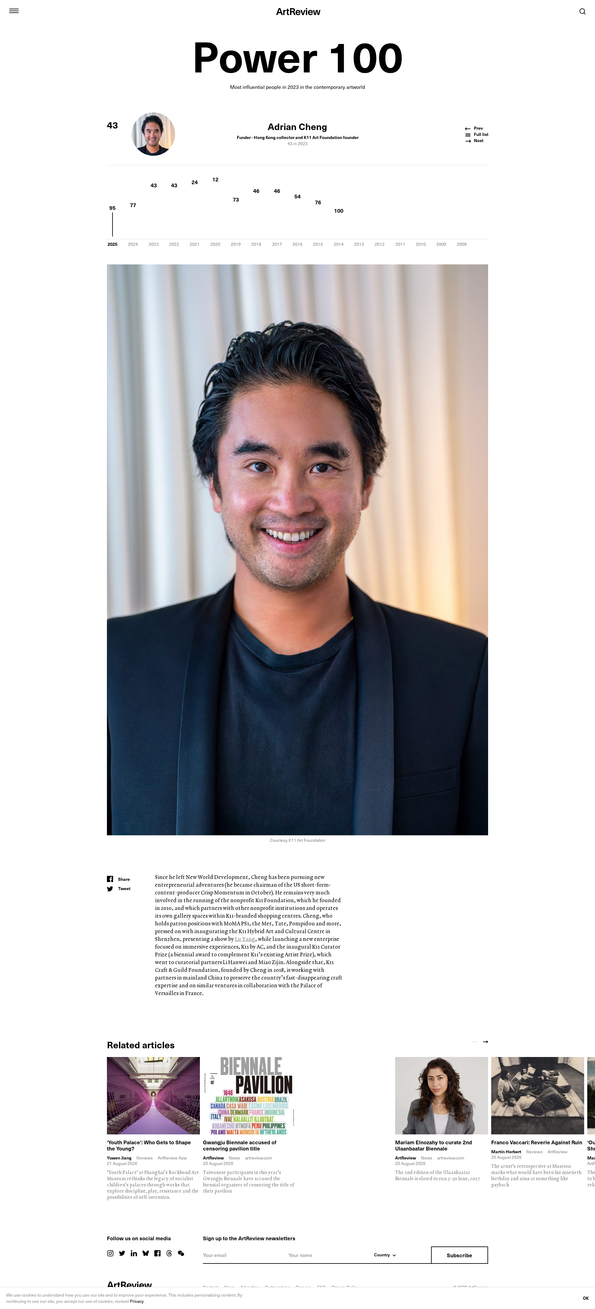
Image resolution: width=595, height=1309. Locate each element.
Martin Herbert (506, 1152)
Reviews (144, 1158)
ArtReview (213, 1158)
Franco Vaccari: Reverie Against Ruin (536, 1142)
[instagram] (110, 1253)
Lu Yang (245, 939)
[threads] (169, 1253)
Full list (480, 134)
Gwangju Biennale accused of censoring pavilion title (239, 1145)
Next (478, 140)
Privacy (136, 1301)
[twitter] (122, 1253)
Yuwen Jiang (119, 1158)
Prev (478, 128)
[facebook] (157, 1253)
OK (586, 1298)
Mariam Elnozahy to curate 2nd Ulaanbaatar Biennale (433, 1145)
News (234, 1158)
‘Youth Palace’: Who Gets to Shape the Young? (149, 1145)
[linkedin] (134, 1253)
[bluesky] (146, 1253)
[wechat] (181, 1253)
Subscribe (459, 1255)
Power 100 (297, 55)
